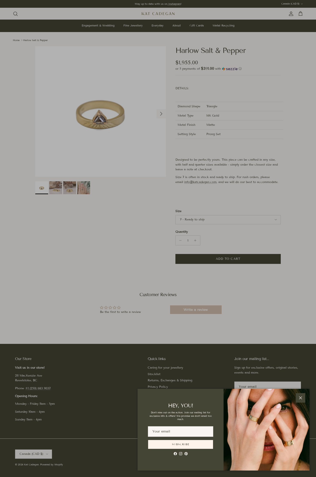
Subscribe (180, 444)
